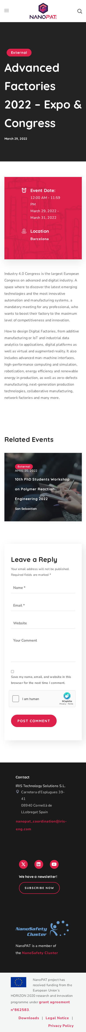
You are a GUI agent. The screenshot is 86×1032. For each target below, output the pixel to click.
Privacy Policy (61, 1025)
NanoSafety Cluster (40, 953)
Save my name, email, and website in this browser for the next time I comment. (41, 680)
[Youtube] (54, 864)
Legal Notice (57, 1018)
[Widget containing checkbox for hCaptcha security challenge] (42, 698)
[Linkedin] (38, 864)
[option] (43, 487)
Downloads (29, 1018)
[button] (79, 11)
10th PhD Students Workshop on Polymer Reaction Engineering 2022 (42, 489)
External (19, 52)
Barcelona (39, 239)
